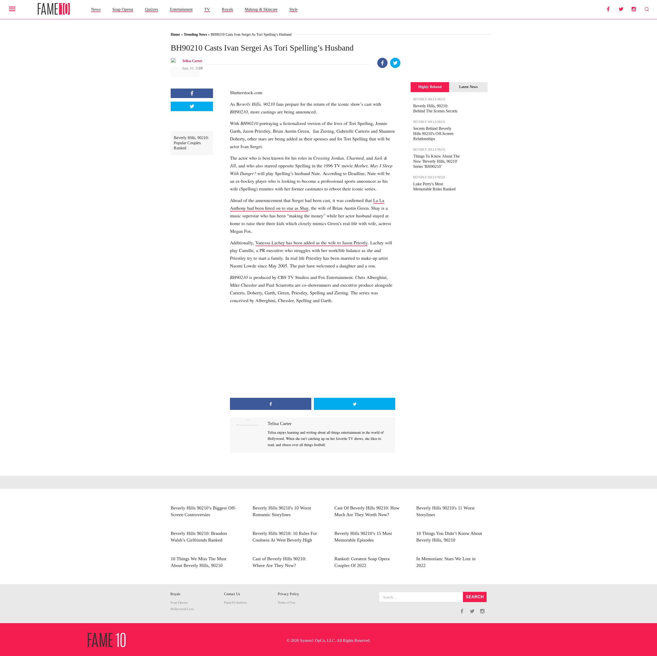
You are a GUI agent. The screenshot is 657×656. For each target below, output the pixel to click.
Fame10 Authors (235, 602)
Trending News (195, 34)
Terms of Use (286, 602)
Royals (227, 9)
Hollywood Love (182, 609)
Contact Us (232, 594)
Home (175, 34)
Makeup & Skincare (261, 9)
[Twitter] (395, 63)
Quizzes (151, 9)
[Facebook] (382, 63)
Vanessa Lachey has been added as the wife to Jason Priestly (311, 242)
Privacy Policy (288, 594)
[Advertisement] (312, 357)
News (96, 9)
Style (293, 9)
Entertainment (181, 9)
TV (207, 9)
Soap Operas (122, 9)
